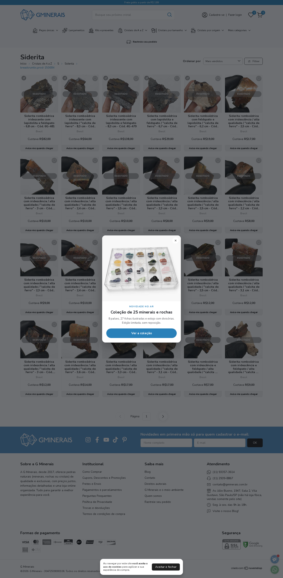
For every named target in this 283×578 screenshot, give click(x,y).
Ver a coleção (141, 333)
